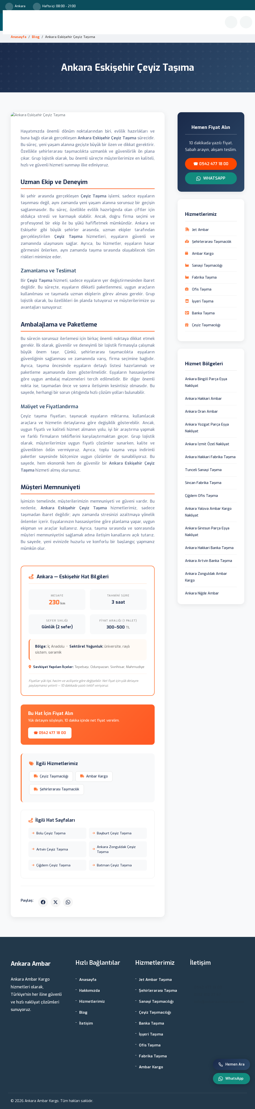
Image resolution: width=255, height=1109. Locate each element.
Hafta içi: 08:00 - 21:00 (59, 6)
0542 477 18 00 (208, 987)
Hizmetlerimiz (135, 22)
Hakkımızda (109, 22)
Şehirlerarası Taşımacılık (59, 789)
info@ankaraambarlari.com (219, 1001)
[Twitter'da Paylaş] (56, 902)
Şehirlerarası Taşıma (158, 990)
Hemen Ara (235, 1064)
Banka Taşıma (151, 1023)
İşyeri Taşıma (151, 1034)
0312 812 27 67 (207, 994)
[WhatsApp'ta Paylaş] (68, 902)
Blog (155, 22)
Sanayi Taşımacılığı (156, 1001)
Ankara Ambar (26, 22)
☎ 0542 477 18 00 (50, 733)
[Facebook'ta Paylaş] (43, 902)
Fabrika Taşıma (153, 1056)
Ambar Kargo (97, 776)
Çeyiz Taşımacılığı (54, 776)
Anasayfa (88, 22)
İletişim (168, 22)
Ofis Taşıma (150, 1045)
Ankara (20, 6)
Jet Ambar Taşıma (155, 979)
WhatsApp (213, 178)
